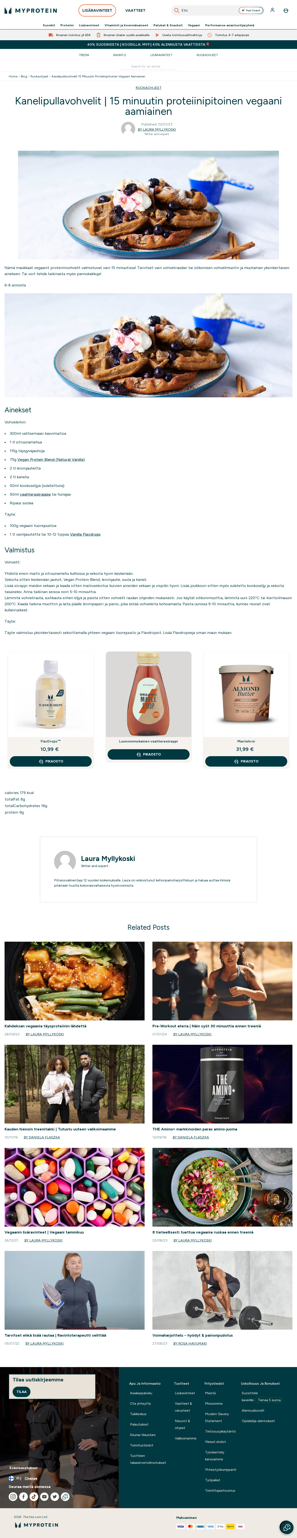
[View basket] (285, 10)
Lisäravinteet (89, 25)
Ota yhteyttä (140, 1403)
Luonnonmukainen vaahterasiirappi (148, 741)
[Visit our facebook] (23, 1496)
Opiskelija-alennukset (258, 1421)
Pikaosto (54, 761)
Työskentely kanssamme (214, 1455)
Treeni (84, 55)
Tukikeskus (138, 1414)
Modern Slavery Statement (217, 1417)
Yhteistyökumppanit (220, 1469)
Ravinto (119, 55)
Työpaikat (212, 1480)
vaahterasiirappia (35, 494)
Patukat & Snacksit (168, 25)
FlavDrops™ (51, 741)
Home (13, 76)
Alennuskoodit (253, 1410)
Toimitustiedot (141, 1445)
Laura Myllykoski (108, 859)
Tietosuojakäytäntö (220, 1431)
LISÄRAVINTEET (97, 10)
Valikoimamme (186, 1438)
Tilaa (22, 1392)
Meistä (210, 1393)
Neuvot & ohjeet (182, 1424)
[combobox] (218, 10)
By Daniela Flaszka (42, 1137)
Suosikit (49, 25)
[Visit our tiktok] (34, 1496)
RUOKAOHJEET (149, 88)
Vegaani (194, 25)
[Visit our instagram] (13, 1496)
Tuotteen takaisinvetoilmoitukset (148, 1459)
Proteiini (67, 25)
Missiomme (214, 1403)
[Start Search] (177, 10)
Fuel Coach (253, 10)
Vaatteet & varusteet (183, 1407)
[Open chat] (65, 1496)
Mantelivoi (246, 741)
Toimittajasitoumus (220, 1490)
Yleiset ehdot (215, 1442)
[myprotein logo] (31, 10)
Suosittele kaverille (261, 1396)
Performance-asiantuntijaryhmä (229, 25)
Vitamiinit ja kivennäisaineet (126, 25)
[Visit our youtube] (44, 1496)
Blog (24, 76)
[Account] (272, 10)
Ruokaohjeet (207, 55)
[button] (287, 1527)
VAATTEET (135, 10)
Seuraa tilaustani (142, 1435)
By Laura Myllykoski (157, 129)
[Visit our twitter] (54, 1496)
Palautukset (139, 1424)
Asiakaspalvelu (141, 1393)
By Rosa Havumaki (190, 1343)
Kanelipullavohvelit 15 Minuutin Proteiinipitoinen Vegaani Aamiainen (98, 76)
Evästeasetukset (24, 1468)
